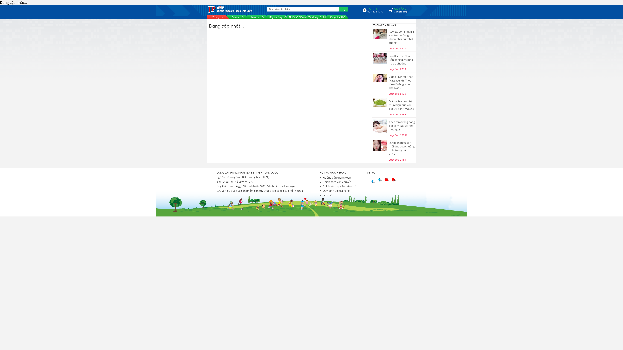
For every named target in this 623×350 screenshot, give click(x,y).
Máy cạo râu (258, 17)
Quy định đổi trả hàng (336, 190)
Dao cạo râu (238, 17)
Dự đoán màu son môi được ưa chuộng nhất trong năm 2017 (402, 148)
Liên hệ (327, 195)
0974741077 (246, 181)
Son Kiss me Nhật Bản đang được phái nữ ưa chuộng (401, 59)
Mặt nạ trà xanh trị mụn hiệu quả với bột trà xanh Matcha (401, 105)
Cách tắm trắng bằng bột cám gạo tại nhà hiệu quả (402, 125)
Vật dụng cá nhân (317, 17)
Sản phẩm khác (338, 17)
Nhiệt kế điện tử (298, 17)
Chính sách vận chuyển (337, 182)
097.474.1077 (375, 11)
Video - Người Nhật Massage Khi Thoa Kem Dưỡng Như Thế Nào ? (401, 82)
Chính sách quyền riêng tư (339, 186)
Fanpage (289, 186)
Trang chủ (218, 17)
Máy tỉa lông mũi (278, 17)
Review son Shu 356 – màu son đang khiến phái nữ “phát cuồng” (401, 37)
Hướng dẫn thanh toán (337, 177)
